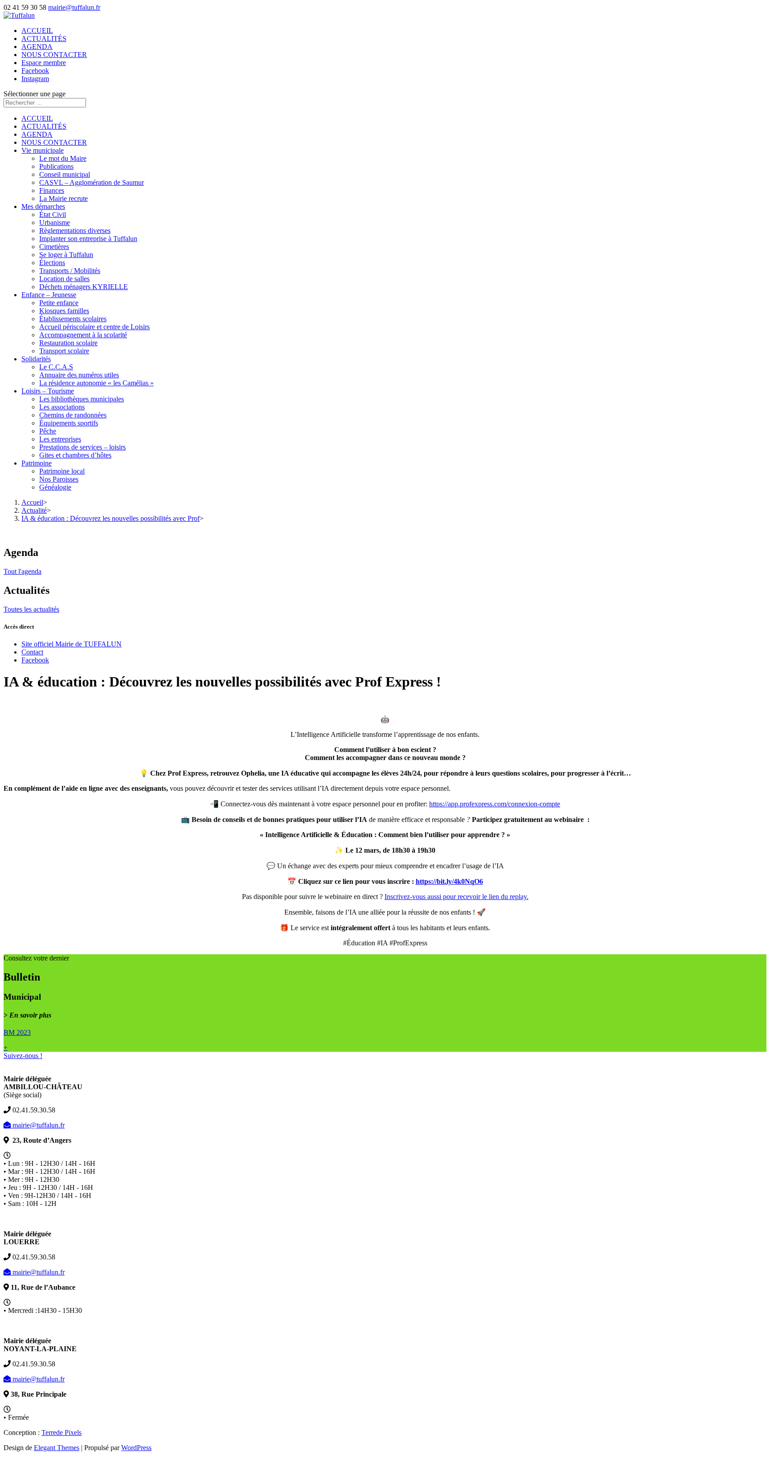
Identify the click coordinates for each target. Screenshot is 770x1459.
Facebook (35, 70)
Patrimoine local (62, 471)
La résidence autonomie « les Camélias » (96, 383)
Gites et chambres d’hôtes (75, 455)
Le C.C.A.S (56, 367)
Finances (51, 190)
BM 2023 (17, 1032)
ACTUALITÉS (43, 38)
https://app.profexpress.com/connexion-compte (494, 804)
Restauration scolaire (68, 343)
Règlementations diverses (75, 230)
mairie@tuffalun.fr (38, 1125)
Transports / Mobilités (69, 270)
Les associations (62, 407)
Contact (32, 652)
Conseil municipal (64, 174)
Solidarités (36, 359)
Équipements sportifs (68, 423)
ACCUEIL (37, 30)
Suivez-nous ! (23, 1055)
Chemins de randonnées (72, 415)
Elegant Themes (56, 1447)
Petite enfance (58, 303)
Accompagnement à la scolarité (83, 335)
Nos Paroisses (58, 479)
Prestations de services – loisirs (82, 447)
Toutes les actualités (31, 609)
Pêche (47, 431)
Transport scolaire (64, 351)
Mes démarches (43, 206)
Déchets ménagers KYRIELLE (83, 286)
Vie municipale (42, 150)
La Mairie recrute (63, 198)
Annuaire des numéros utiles (79, 375)
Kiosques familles (64, 311)
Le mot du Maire (62, 158)
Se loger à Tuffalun (66, 254)
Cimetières (54, 246)
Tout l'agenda (22, 571)
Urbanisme (54, 222)
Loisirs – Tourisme (47, 391)
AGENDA (37, 46)
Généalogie (55, 487)
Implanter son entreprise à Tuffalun (88, 238)
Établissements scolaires (72, 319)
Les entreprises (60, 439)
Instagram (35, 78)
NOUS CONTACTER (54, 54)
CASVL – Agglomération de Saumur (91, 182)
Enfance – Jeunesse (48, 294)
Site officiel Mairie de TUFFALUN (71, 644)
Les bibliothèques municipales (81, 399)
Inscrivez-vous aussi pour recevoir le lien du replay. (456, 896)
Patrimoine (36, 463)
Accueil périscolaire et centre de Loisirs (94, 327)
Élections (52, 262)
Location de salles (64, 278)
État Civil (52, 214)
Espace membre (43, 62)
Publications (56, 166)
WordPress (136, 1447)
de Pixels (61, 1432)
